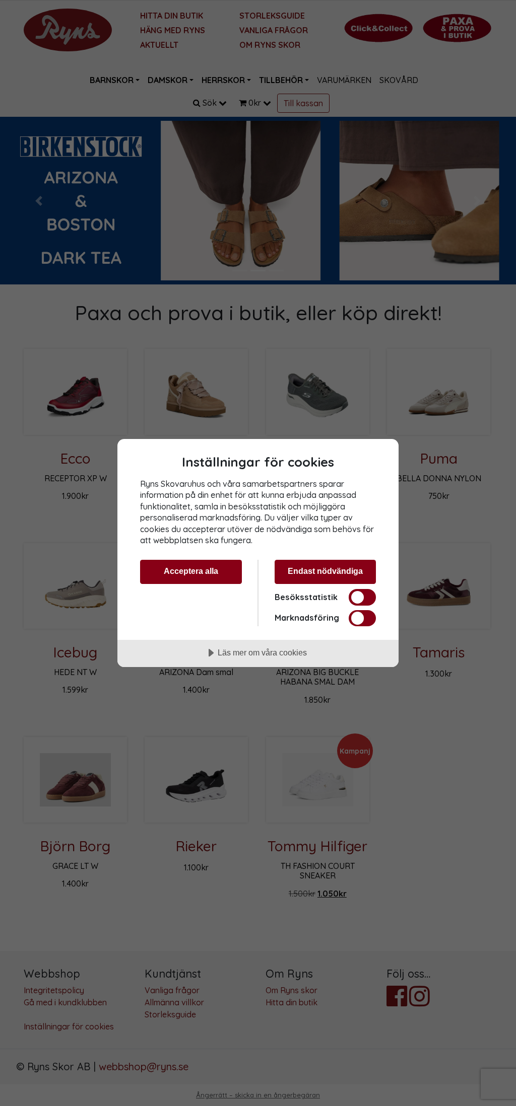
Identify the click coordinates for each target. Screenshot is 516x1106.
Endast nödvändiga (325, 570)
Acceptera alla (191, 570)
